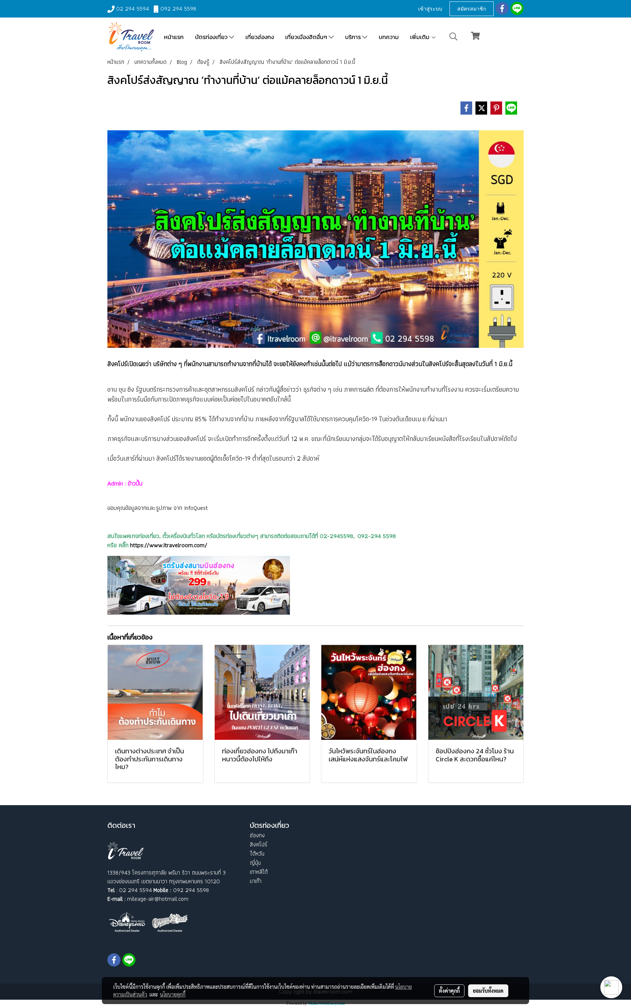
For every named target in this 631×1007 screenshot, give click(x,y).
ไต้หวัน (257, 853)
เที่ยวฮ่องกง (259, 36)
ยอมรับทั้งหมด (488, 990)
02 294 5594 (132, 8)
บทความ (389, 36)
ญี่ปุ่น (255, 862)
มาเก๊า (255, 880)
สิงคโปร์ (258, 844)
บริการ (353, 36)
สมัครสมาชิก (471, 8)
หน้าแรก (174, 36)
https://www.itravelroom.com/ (168, 545)
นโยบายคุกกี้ (173, 994)
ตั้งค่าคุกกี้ (449, 990)
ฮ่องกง (257, 835)
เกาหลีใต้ (259, 871)
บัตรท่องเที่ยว (212, 36)
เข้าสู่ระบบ (430, 8)
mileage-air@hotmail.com (157, 898)
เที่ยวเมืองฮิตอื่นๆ (307, 36)
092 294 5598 (178, 8)
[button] (453, 36)
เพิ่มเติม (420, 36)
